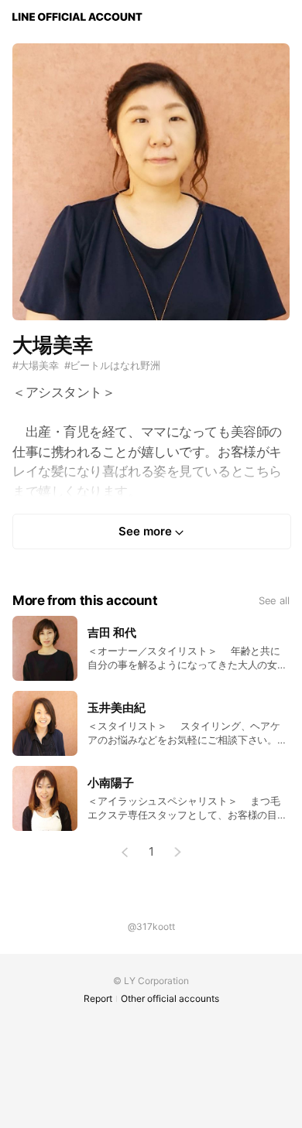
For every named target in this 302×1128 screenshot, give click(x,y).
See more (145, 531)
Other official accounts (170, 998)
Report (98, 998)
